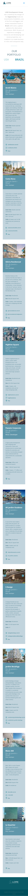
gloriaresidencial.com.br (14, 310)
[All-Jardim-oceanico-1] (14, 503)
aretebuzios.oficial (12, 147)
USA (6, 59)
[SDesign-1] (14, 583)
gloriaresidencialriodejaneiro (15, 314)
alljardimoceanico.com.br (14, 552)
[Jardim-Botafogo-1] (14, 662)
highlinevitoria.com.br (13, 395)
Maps (9, 151)
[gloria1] (14, 258)
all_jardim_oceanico (13, 555)
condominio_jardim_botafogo (15, 720)
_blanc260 (10, 795)
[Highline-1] (14, 341)
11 (18, 82)
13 (21, 82)
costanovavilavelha (12, 230)
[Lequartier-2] (14, 821)
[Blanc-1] (14, 747)
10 (17, 82)
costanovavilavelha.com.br (14, 227)
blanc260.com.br (12, 792)
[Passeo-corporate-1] (14, 424)
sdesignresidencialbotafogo (15, 636)
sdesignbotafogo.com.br (14, 633)
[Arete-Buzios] (14, 84)
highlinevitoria (12, 398)
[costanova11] (14, 175)
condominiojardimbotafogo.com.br (16, 717)
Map (9, 234)
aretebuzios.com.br (13, 144)
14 (22, 82)
